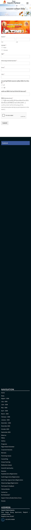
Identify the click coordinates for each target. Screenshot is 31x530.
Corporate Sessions (6, 450)
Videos (3, 438)
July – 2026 (4, 401)
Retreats (3, 453)
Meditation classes (6, 465)
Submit (5, 123)
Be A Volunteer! (5, 495)
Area (3, 67)
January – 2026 (5, 420)
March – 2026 (5, 414)
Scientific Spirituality (7, 468)
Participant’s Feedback (7, 486)
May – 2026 (4, 407)
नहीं (4, 88)
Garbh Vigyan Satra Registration (10, 477)
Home (3, 393)
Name (3, 36)
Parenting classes (6, 456)
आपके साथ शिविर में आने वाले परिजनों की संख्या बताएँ (13, 91)
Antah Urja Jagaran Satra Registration (12, 480)
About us (3, 435)
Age (2, 54)
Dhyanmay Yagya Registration (9, 483)
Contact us (4, 492)
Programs (4, 444)
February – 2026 (5, 417)
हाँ (3, 85)
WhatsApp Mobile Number (9, 60)
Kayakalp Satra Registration (9, 474)
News (2, 396)
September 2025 (5, 432)
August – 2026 (5, 398)
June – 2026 (4, 404)
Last (17, 42)
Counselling (4, 459)
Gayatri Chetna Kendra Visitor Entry (11, 498)
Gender (3, 45)
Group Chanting (5, 462)
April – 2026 (4, 411)
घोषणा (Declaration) (7, 98)
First (2, 42)
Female (5, 50)
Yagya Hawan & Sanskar (7, 446)
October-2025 (5, 429)
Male (4, 47)
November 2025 (5, 426)
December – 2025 (6, 423)
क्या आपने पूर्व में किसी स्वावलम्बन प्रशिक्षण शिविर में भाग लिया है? (15, 82)
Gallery (3, 441)
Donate (3, 501)
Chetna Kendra (5, 489)
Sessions (3, 471)
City (2, 74)
